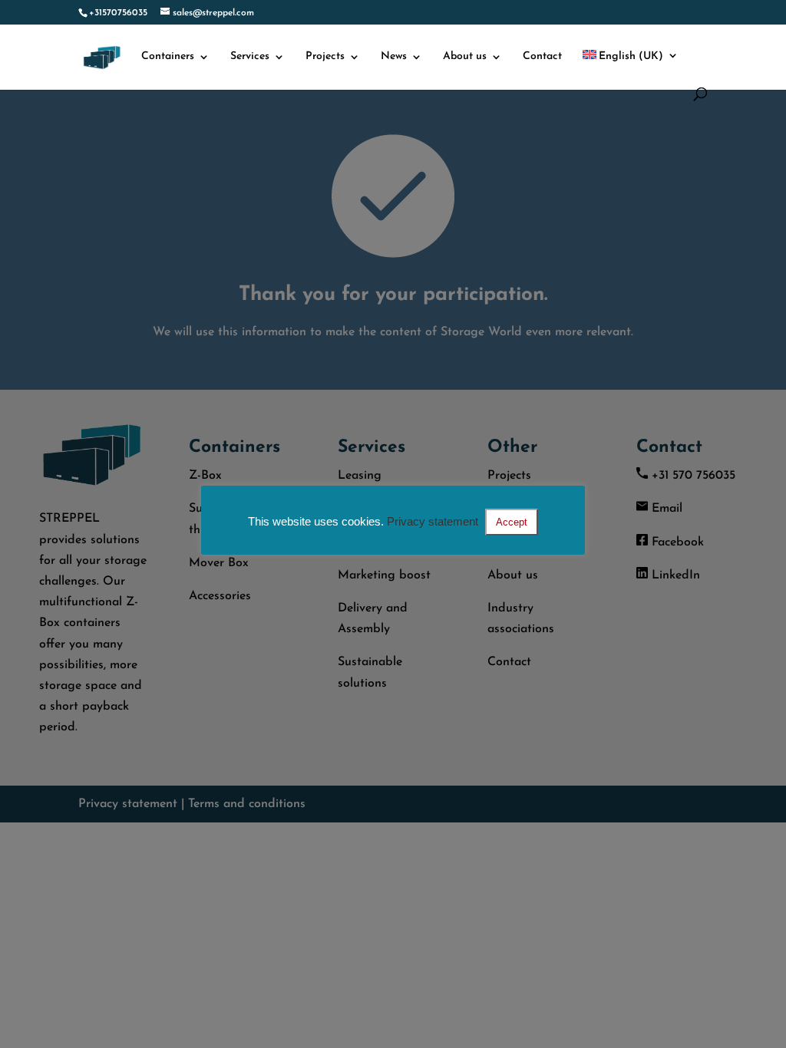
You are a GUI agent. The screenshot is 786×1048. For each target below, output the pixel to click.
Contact (542, 56)
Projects (325, 56)
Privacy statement (432, 521)
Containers (167, 56)
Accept (511, 522)
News (394, 56)
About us (465, 56)
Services (249, 56)
